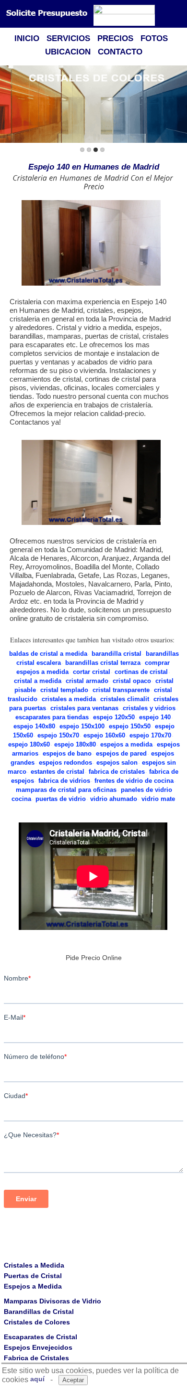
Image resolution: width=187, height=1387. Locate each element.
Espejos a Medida (33, 1286)
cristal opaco (132, 680)
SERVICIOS (68, 38)
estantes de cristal (57, 771)
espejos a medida (126, 744)
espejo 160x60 (104, 735)
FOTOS (154, 38)
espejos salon (117, 762)
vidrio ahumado (113, 798)
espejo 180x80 (75, 744)
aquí (37, 1379)
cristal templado (64, 690)
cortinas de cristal (141, 671)
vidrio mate (158, 798)
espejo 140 (155, 717)
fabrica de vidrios (64, 780)
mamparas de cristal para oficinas (66, 789)
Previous (9, 104)
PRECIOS (115, 38)
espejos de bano (67, 753)
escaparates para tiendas (52, 717)
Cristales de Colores (37, 1322)
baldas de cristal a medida (48, 653)
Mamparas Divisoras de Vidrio (52, 1301)
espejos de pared (121, 753)
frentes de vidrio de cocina (134, 780)
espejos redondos (65, 762)
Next (178, 104)
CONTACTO (120, 51)
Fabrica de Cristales (36, 1358)
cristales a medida (69, 699)
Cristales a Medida (34, 1265)
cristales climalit (124, 699)
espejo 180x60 (29, 744)
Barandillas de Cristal (39, 1311)
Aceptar (73, 1380)
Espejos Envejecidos (38, 1347)
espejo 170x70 (150, 735)
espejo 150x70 (58, 735)
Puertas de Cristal (33, 1276)
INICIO (26, 38)
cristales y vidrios (149, 708)
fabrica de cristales (117, 771)
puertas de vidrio (60, 798)
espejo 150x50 (130, 726)
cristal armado (87, 680)
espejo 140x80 (34, 726)
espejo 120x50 (114, 717)
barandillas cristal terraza (102, 662)
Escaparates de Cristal (40, 1337)
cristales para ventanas (84, 708)
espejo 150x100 (82, 726)
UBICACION (68, 51)
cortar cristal (91, 671)
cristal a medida (37, 680)
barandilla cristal (116, 653)
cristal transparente (121, 690)
